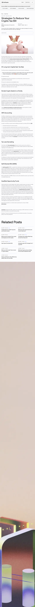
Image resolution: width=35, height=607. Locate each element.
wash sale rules (16, 151)
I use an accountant (21, 8)
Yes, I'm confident (5, 8)
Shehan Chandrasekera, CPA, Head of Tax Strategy (7, 25)
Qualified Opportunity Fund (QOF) (24, 189)
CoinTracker (15, 136)
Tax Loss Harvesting (11, 145)
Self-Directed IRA (6, 167)
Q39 (31, 123)
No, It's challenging (13, 8)
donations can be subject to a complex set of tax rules (13, 107)
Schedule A (15, 102)
